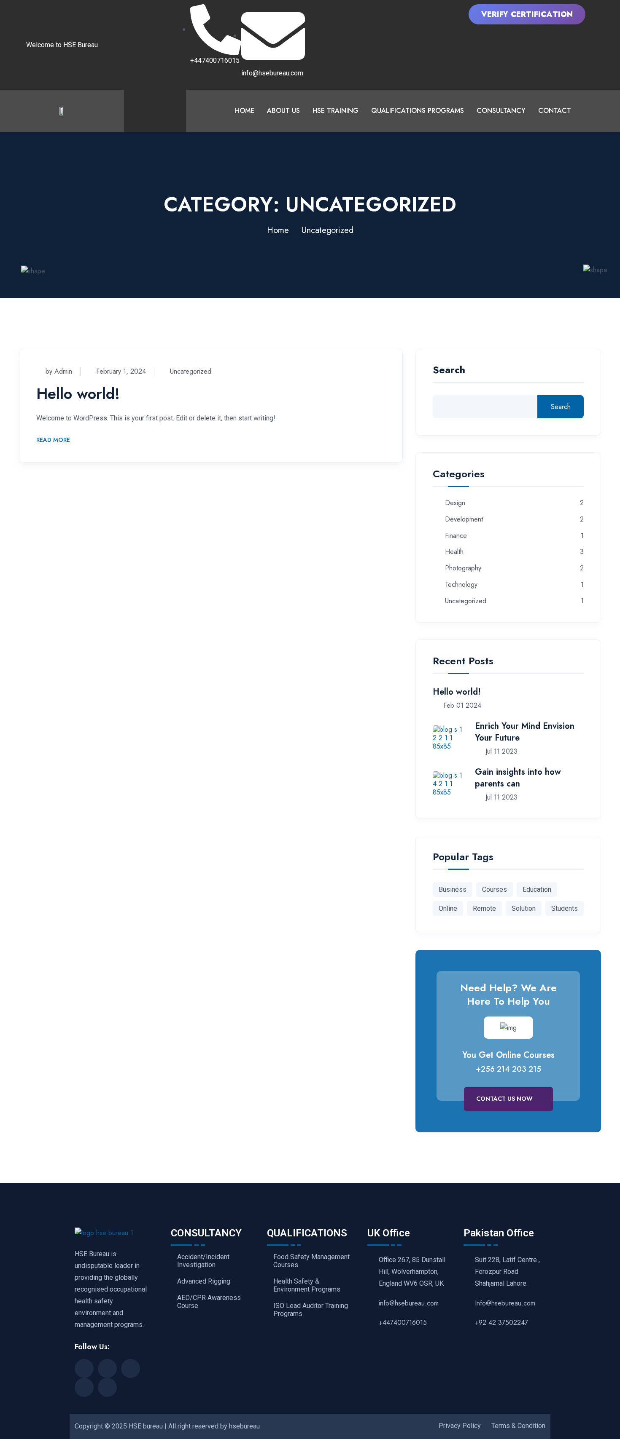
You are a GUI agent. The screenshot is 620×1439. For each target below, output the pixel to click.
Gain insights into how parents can (518, 778)
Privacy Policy (460, 1426)
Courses (494, 889)
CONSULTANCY (501, 110)
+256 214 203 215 (508, 1069)
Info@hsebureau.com (505, 1303)
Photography (463, 568)
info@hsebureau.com (409, 1303)
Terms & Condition (518, 1426)
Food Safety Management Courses (311, 1261)
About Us (283, 110)
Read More (53, 440)
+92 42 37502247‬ (501, 1322)
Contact (554, 110)
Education (537, 889)
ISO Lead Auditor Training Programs (310, 1310)
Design (455, 503)
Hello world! (78, 393)
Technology (461, 585)
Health (454, 552)
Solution (524, 908)
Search (449, 371)
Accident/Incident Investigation (203, 1261)
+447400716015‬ (403, 1322)
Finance (456, 536)
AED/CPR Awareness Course (209, 1302)
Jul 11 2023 (500, 751)
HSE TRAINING (336, 110)
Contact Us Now (505, 1098)
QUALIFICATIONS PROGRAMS (417, 110)
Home (244, 110)
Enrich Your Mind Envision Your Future (524, 732)
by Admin (59, 371)
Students (564, 908)
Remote (484, 908)
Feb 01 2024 (461, 705)
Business (452, 889)
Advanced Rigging (203, 1281)
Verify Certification (527, 14)
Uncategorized (190, 371)
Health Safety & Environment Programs (306, 1285)
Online (448, 908)
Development (464, 520)
